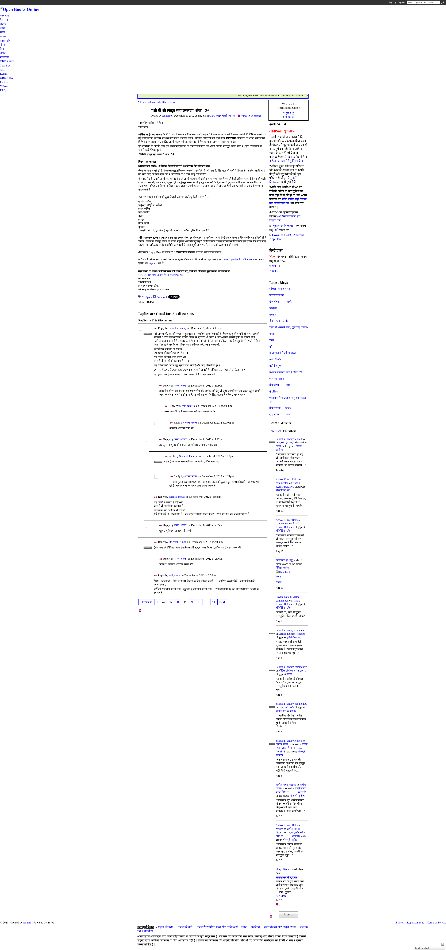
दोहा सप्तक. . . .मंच (279, 320)
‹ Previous (146, 601)
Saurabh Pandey (178, 328)
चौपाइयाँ (273, 308)
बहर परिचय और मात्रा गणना (280, 927)
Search (442, 2)
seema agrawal (187, 405)
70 (213, 601)
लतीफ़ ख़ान (174, 575)
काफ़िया (255, 927)
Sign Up (392, 2)
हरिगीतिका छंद (276, 295)
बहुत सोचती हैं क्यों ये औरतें (282, 352)
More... (288, 914)
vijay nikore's (286, 707)
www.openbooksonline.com (237, 259)
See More (281, 895)
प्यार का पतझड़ (276, 378)
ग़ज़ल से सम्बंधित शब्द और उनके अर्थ (217, 927)
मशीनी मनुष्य (275, 365)
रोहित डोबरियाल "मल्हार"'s (292, 670)
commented (282, 482)
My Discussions (166, 102)
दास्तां (272, 333)
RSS (140, 610)
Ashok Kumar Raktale (288, 479)
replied (298, 438)
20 (192, 601)
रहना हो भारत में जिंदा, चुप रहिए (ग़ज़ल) (288, 327)
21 (199, 601)
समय (271, 340)
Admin (166, 115)
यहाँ (276, 229)
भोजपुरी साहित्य (297, 795)
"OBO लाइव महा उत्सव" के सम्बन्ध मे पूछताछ (160, 274)
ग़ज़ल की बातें (185, 927)
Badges (399, 922)
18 (178, 601)
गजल (278, 446)
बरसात (272, 314)
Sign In (401, 2)
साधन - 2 (274, 271)
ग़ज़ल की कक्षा (165, 927)
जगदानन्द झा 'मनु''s (285, 442)
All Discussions (146, 102)
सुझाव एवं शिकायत (283, 225)
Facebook (162, 297)
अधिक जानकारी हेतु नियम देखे (286, 161)
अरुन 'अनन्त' (180, 385)
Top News (275, 430)
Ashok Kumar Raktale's (292, 633)
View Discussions (251, 115)
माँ (270, 346)
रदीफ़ (244, 927)
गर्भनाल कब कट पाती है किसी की (285, 372)
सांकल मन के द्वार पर (279, 288)
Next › (222, 601)
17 (171, 601)
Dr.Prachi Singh (177, 541)
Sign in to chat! (422, 948)
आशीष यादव (282, 784)
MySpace (147, 297)
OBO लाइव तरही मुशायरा (222, 115)
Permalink (155, 328)
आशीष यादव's (282, 744)
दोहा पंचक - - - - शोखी (280, 301)
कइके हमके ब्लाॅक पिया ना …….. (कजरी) (291, 748)
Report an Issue (415, 922)
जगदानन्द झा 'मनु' (284, 560)
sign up (153, 263)
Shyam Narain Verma (287, 596)
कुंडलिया (273, 391)
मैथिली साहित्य (283, 567)
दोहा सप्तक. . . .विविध (280, 408)
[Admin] (143, 117)
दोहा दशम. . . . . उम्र (279, 385)
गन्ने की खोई (275, 359)
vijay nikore (282, 869)
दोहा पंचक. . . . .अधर (279, 414)
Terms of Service (436, 922)
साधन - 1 (274, 266)
